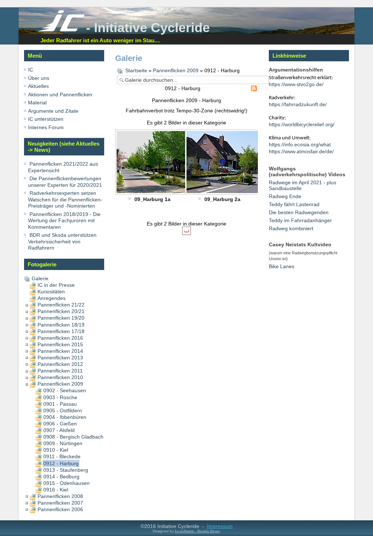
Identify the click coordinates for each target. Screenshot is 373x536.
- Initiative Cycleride (148, 27)
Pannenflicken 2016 (60, 338)
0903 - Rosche (60, 397)
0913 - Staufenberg (65, 470)
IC (30, 70)
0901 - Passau (60, 404)
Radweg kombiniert (291, 228)
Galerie (40, 278)
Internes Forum (46, 127)
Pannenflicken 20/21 (61, 311)
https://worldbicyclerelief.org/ (301, 124)
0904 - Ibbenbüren (64, 417)
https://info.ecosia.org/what (300, 144)
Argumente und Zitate (53, 111)
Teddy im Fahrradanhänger (300, 220)
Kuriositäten (51, 291)
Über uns (38, 78)
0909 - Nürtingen (62, 443)
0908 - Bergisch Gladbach (73, 437)
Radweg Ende (285, 196)
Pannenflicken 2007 (60, 503)
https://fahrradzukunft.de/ (298, 104)
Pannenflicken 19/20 (61, 318)
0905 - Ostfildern (62, 410)
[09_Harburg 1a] (172, 163)
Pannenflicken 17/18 (61, 331)
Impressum (220, 526)
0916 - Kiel (55, 490)
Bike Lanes (281, 266)
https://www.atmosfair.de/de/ (301, 151)
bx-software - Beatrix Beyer (197, 531)
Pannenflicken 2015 (60, 344)
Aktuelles (38, 86)
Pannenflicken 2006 (60, 509)
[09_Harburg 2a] (242, 163)
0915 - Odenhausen (66, 483)
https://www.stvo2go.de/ (296, 84)
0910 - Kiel (55, 450)
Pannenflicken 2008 (60, 496)
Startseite (136, 70)
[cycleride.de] (61, 30)
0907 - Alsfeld (59, 430)
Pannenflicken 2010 (60, 377)
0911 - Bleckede (62, 456)
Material (37, 102)
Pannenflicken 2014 (60, 351)
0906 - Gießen (60, 424)
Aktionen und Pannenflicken (60, 94)
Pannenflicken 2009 (60, 384)
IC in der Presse (56, 285)
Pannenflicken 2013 (60, 357)
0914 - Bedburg (61, 476)
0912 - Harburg (61, 463)
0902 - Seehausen (64, 390)
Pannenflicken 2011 (60, 371)
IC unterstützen (45, 119)
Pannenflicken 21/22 (61, 305)
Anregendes (52, 298)
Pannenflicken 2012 (60, 364)
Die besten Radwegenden (299, 212)
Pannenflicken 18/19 (61, 325)
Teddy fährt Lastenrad (294, 204)
